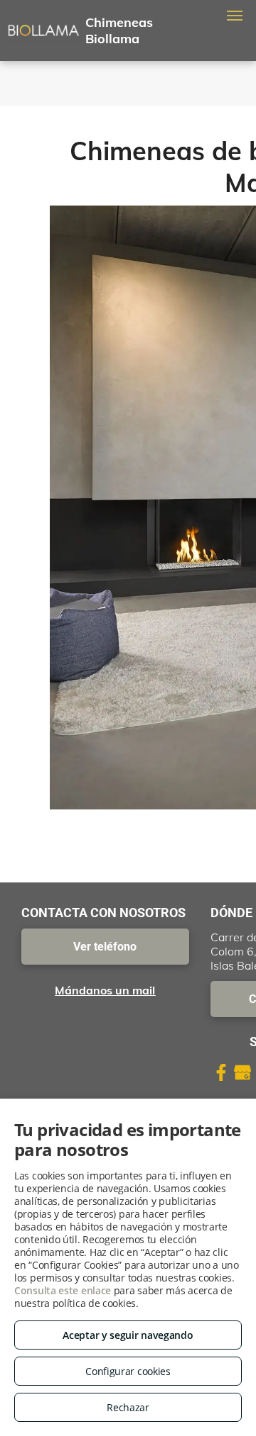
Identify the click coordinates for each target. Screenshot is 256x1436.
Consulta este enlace (62, 1290)
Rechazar (128, 1407)
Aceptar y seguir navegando (128, 1335)
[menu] (234, 15)
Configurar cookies (128, 1371)
